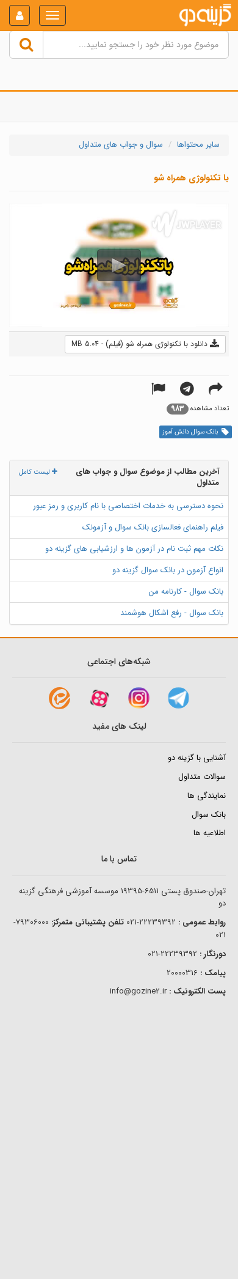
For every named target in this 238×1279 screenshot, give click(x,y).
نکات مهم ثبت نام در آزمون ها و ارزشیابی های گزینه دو (134, 548)
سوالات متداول (202, 776)
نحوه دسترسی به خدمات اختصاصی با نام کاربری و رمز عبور (128, 505)
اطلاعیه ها (209, 833)
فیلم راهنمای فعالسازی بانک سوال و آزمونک (152, 527)
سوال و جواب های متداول (121, 144)
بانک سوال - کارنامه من (186, 591)
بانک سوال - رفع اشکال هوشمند (171, 612)
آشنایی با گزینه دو (197, 757)
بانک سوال (209, 814)
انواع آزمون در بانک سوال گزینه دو (167, 570)
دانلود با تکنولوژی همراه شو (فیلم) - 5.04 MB (140, 344)
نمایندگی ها (206, 795)
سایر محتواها (198, 144)
